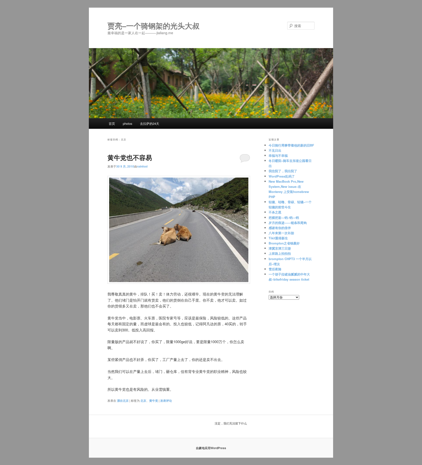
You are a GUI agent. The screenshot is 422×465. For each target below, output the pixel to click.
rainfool (142, 166)
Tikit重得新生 (278, 238)
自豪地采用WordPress (211, 448)
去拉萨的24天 (149, 123)
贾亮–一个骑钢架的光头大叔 (153, 25)
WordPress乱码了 (282, 176)
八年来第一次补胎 (281, 233)
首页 (112, 123)
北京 (143, 400)
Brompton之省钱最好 (284, 243)
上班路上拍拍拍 (280, 253)
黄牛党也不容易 (129, 157)
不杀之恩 (275, 212)
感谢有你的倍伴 (280, 227)
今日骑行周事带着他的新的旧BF (291, 145)
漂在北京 (123, 400)
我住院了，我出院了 (283, 171)
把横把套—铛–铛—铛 (284, 217)
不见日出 (275, 150)
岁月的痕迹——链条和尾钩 (288, 222)
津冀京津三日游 (280, 248)
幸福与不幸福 (278, 155)
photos (127, 123)
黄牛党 (153, 400)
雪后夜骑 (275, 269)
